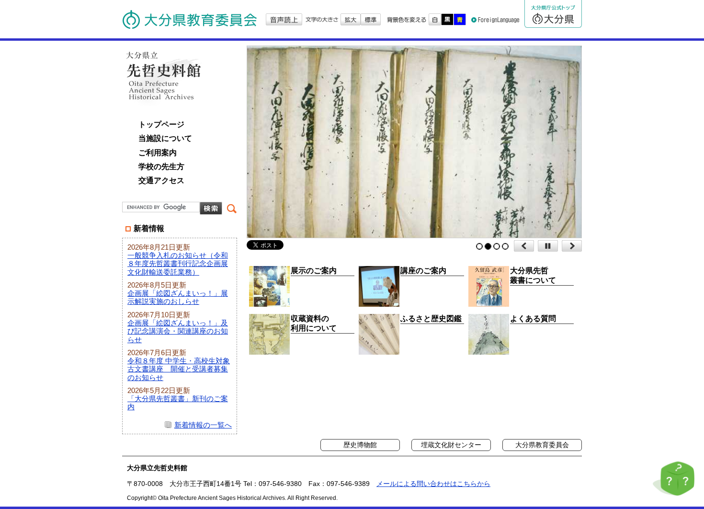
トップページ (161, 124)
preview (524, 246)
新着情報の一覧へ (203, 425)
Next (572, 246)
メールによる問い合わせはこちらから (433, 483)
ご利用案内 (157, 153)
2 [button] (488, 246)
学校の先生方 (161, 166)
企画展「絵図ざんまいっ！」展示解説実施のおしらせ (177, 297)
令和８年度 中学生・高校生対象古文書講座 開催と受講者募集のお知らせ (178, 369)
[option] (429, 142)
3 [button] (497, 246)
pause (548, 246)
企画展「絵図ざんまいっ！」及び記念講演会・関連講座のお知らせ (177, 331)
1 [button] (479, 246)
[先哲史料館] (165, 77)
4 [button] (505, 246)
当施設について (165, 138)
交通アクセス (161, 180)
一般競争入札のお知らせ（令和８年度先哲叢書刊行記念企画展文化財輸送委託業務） (177, 263)
